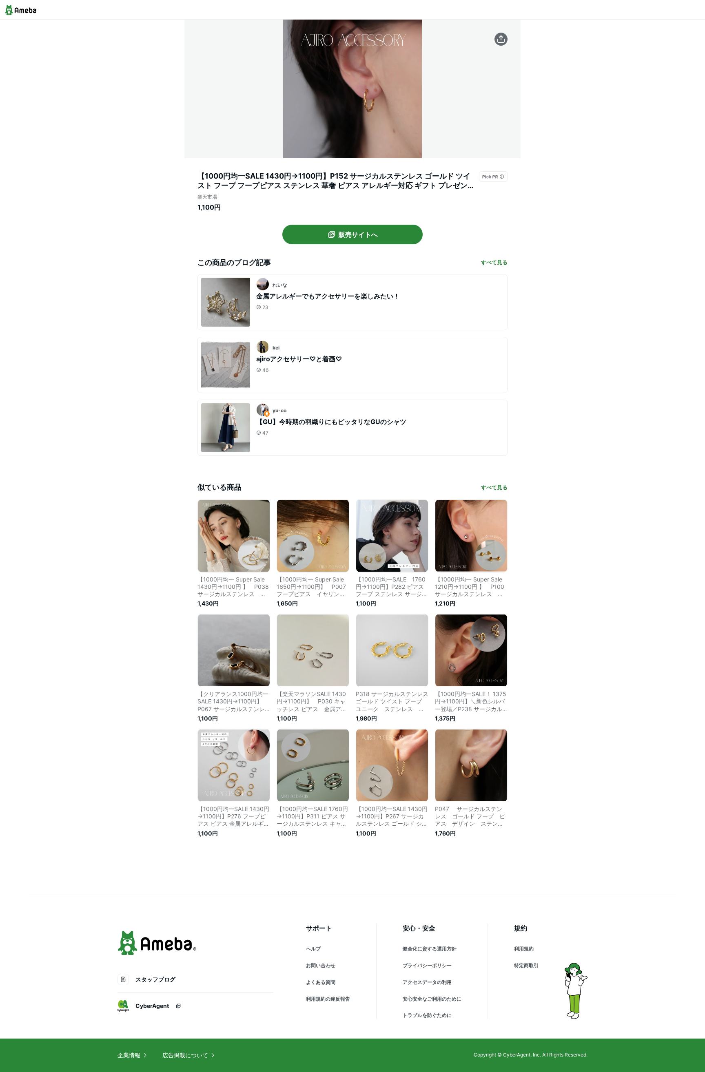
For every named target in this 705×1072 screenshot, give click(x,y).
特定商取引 (526, 965)
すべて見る (494, 262)
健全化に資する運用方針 (430, 949)
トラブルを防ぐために (427, 1015)
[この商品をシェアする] (501, 39)
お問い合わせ (320, 965)
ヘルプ (313, 949)
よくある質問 (320, 982)
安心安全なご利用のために (432, 999)
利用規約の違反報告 (328, 999)
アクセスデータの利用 (427, 982)
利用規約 (524, 949)
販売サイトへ (358, 234)
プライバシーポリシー (427, 965)
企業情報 (129, 1055)
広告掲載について (185, 1055)
